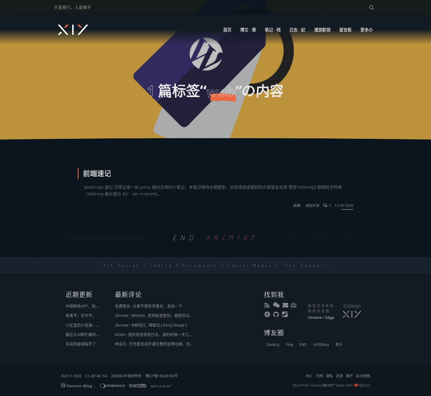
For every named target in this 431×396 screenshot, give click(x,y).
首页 (227, 30)
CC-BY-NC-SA (96, 375)
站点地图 (363, 375)
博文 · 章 (248, 30)
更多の (366, 30)
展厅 (349, 375)
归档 (319, 375)
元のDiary (321, 344)
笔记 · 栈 (273, 30)
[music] (268, 315)
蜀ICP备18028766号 (161, 375)
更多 (338, 344)
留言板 (345, 30)
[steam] (285, 315)
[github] (276, 315)
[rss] (268, 306)
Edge (329, 317)
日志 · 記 (297, 30)
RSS (309, 375)
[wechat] (276, 306)
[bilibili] (294, 306)
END (303, 344)
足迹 (339, 375)
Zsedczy (272, 344)
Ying (289, 344)
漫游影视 (322, 30)
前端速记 (97, 174)
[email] (285, 306)
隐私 (329, 375)
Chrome (315, 317)
